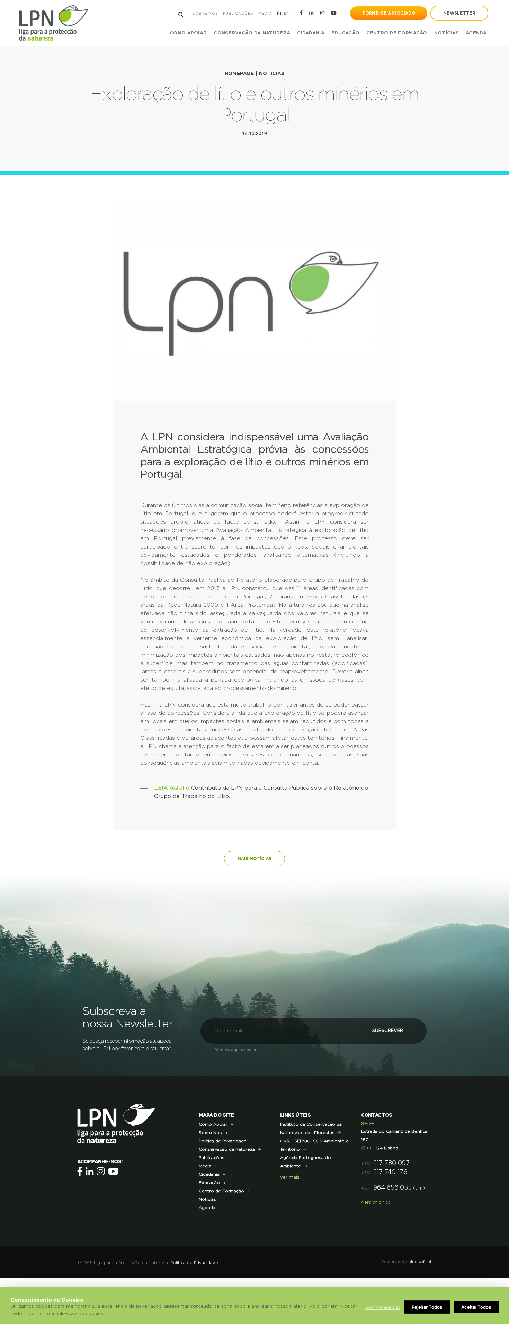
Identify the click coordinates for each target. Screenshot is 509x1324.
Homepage (239, 73)
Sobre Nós (205, 13)
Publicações (238, 13)
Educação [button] (345, 33)
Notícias (446, 33)
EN (287, 13)
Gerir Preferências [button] (382, 1307)
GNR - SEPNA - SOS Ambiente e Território (314, 1145)
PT (279, 13)
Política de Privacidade (223, 1141)
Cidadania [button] (310, 33)
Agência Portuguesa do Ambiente (305, 1162)
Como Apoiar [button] (188, 33)
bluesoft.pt (420, 1262)
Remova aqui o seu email (238, 1050)
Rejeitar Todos (427, 1307)
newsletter (459, 13)
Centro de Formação (396, 33)
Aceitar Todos (476, 1307)
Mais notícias (254, 859)
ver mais (290, 1177)
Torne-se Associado (388, 13)
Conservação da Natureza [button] (252, 33)
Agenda (476, 33)
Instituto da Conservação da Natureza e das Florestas (311, 1128)
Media (265, 13)
